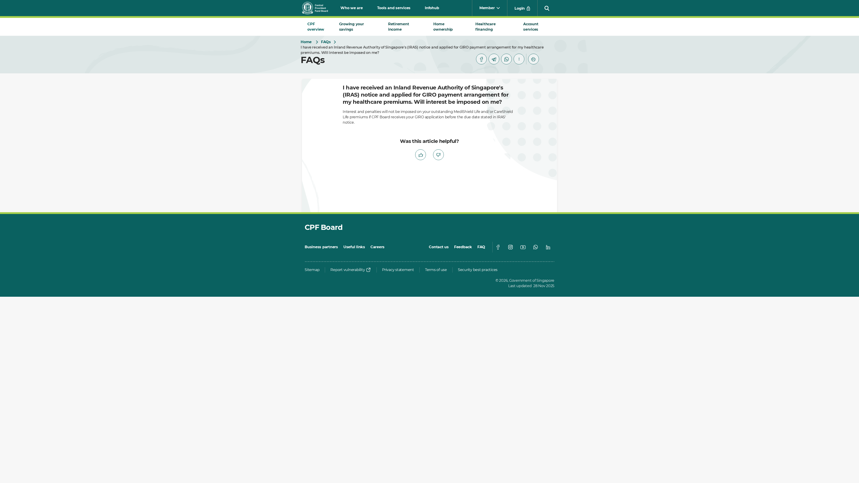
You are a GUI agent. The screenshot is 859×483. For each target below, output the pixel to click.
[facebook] (481, 59)
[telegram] (494, 59)
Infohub (432, 8)
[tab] (317, 26)
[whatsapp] (506, 59)
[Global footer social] (498, 247)
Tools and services (394, 8)
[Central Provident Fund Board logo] (317, 8)
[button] (547, 8)
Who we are (351, 8)
